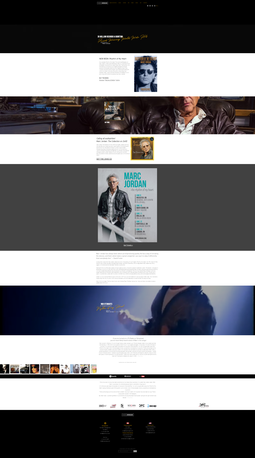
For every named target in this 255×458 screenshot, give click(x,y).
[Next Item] (94, 369)
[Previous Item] (2, 369)
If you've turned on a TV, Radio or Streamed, (128, 339)
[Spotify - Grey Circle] (154, 5)
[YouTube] (152, 5)
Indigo (118, 80)
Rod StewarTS (106, 304)
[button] (157, 5)
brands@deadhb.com (150, 432)
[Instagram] (147, 5)
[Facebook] (150, 5)
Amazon (101, 80)
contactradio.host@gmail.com (127, 438)
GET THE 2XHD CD (104, 158)
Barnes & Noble (110, 80)
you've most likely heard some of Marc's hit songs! (128, 341)
